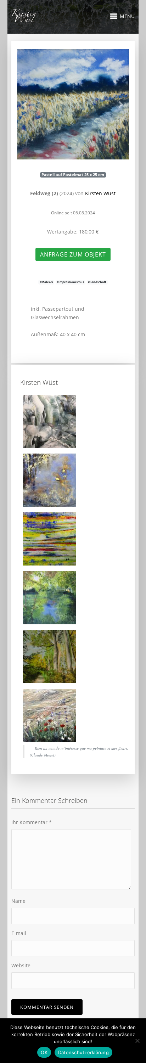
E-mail (18, 933)
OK (44, 1052)
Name (18, 901)
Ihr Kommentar (31, 822)
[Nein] (137, 1040)
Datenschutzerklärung (83, 1052)
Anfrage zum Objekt (73, 254)
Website (20, 965)
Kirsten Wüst (100, 193)
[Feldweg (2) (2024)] (73, 104)
